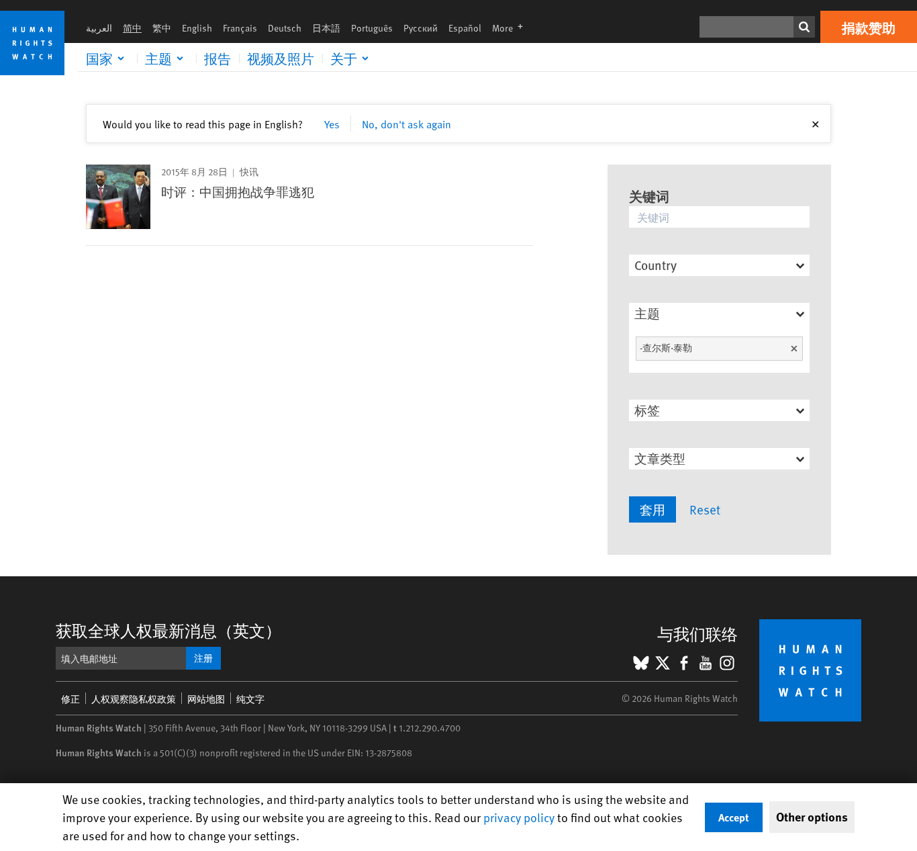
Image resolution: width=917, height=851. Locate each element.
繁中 (161, 27)
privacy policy (518, 817)
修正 (70, 698)
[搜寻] (804, 27)
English (197, 27)
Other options (812, 816)
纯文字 (250, 698)
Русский (420, 27)
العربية (99, 27)
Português (372, 27)
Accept (733, 817)
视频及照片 (280, 58)
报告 (217, 58)
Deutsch (284, 27)
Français (240, 27)
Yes (332, 123)
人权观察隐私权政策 (133, 698)
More (511, 27)
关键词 (649, 196)
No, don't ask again (406, 123)
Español (464, 27)
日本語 (326, 27)
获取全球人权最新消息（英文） (168, 630)
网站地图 (206, 698)
